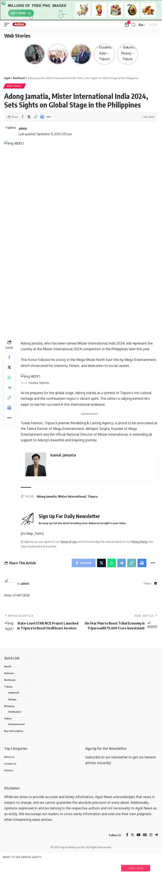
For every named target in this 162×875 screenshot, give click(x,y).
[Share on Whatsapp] (9, 377)
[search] (133, 25)
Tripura (92, 496)
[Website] (155, 584)
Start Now (135, 868)
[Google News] (145, 835)
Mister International (72, 496)
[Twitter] (132, 835)
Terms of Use (68, 541)
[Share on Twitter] (29, 116)
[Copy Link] (35, 116)
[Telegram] (156, 835)
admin (23, 128)
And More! (109, 866)
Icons (51, 866)
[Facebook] (127, 835)
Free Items (12, 866)
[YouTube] (138, 835)
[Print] (42, 116)
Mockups (89, 866)
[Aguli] (19, 24)
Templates (31, 866)
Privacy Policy (139, 541)
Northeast (14, 86)
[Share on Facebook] (22, 116)
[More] (48, 116)
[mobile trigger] (7, 24)
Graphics (70, 866)
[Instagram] (150, 835)
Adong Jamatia (47, 496)
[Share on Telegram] (9, 387)
